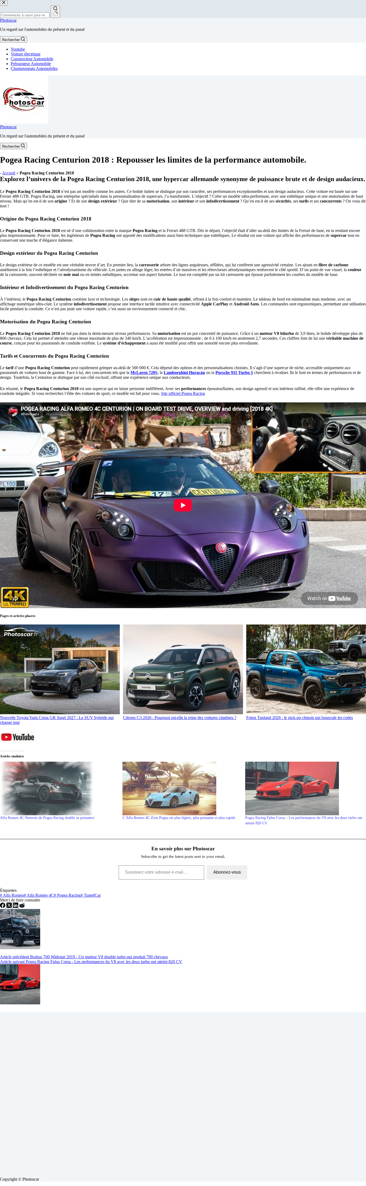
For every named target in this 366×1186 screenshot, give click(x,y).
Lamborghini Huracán (184, 372)
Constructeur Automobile (32, 59)
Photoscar (8, 20)
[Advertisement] (161, 1092)
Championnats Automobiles (34, 68)
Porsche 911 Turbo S (234, 372)
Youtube (18, 49)
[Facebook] (3, 906)
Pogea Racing (67, 895)
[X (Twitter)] (9, 906)
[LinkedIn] (16, 906)
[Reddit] (22, 906)
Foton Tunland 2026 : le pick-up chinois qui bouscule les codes (299, 717)
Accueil (8, 173)
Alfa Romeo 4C (39, 895)
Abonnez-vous (227, 872)
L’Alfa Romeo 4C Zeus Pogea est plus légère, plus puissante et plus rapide (178, 818)
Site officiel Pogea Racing (183, 393)
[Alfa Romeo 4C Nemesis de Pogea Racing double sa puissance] (58, 788)
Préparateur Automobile (31, 63)
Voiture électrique (25, 54)
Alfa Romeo (12, 895)
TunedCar (91, 895)
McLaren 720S (144, 372)
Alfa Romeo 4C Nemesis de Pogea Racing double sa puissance (47, 818)
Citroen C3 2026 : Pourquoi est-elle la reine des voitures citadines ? (179, 717)
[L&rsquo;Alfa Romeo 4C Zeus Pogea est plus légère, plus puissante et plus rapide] (181, 788)
